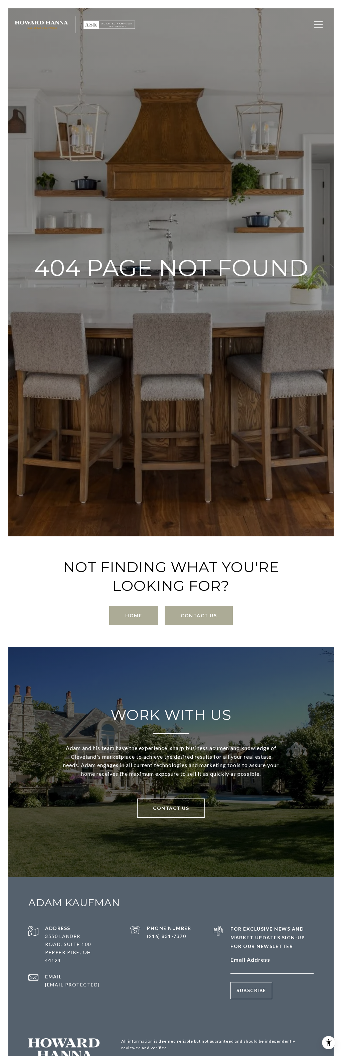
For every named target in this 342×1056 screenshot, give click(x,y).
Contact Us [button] (199, 615)
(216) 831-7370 (166, 936)
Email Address (250, 959)
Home (133, 615)
